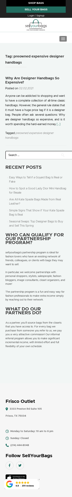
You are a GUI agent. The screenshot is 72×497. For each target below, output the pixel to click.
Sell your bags (36, 9)
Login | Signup (36, 15)
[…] (58, 124)
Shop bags (36, 3)
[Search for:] (36, 155)
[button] (21, 484)
